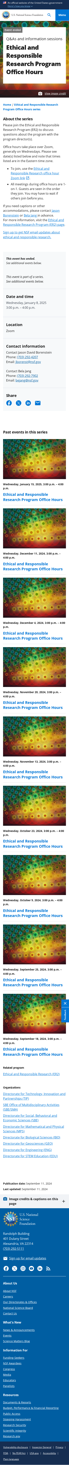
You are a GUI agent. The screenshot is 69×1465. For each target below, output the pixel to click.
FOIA (5, 1453)
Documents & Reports (17, 1402)
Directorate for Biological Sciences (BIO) (31, 1137)
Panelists (9, 1386)
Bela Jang (31, 215)
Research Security (14, 1425)
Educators (9, 1380)
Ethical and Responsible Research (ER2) (31, 1074)
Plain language (11, 1459)
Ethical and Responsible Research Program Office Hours (33, 497)
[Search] (49, 15)
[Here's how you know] (34, 4)
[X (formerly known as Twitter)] (15, 1268)
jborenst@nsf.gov (28, 362)
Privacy (59, 1447)
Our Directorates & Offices (20, 1302)
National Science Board (18, 1308)
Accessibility (49, 1453)
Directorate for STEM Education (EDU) (30, 1156)
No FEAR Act (18, 1453)
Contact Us (10, 1313)
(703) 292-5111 (13, 1249)
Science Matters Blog (16, 1341)
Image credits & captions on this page (33, 1201)
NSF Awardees (12, 1363)
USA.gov (34, 1453)
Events (7, 1335)
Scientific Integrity (14, 1430)
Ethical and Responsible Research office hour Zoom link (35, 173)
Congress (9, 1369)
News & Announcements (19, 1330)
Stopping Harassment (17, 1419)
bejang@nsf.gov (27, 380)
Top (62, 1169)
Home (7, 104)
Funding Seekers (13, 1358)
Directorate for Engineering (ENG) (27, 1150)
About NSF (9, 1291)
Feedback (65, 1015)
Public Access (11, 1414)
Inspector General (41, 1447)
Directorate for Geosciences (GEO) (28, 1143)
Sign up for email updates (27, 1258)
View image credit (55, 93)
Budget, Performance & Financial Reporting (31, 1408)
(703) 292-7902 (27, 376)
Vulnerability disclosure (15, 1447)
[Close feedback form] (65, 1003)
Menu (62, 15)
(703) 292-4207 (27, 357)
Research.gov (11, 1436)
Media (7, 1374)
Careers (8, 1296)
